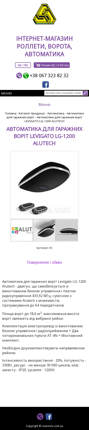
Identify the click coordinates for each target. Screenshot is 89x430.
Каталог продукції (32, 113)
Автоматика (55, 113)
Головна (10, 113)
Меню (6, 93)
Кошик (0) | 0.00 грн (55, 65)
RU (26, 65)
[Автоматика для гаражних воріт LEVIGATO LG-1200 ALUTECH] (44, 185)
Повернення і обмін (44, 262)
